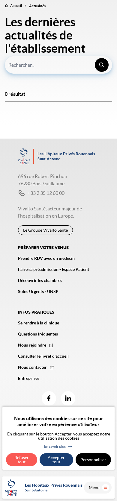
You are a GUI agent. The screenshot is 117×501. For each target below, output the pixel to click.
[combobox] (58, 65)
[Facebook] (49, 398)
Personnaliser (93, 459)
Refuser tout (21, 459)
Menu (94, 487)
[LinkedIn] (68, 398)
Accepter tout (56, 459)
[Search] (102, 65)
